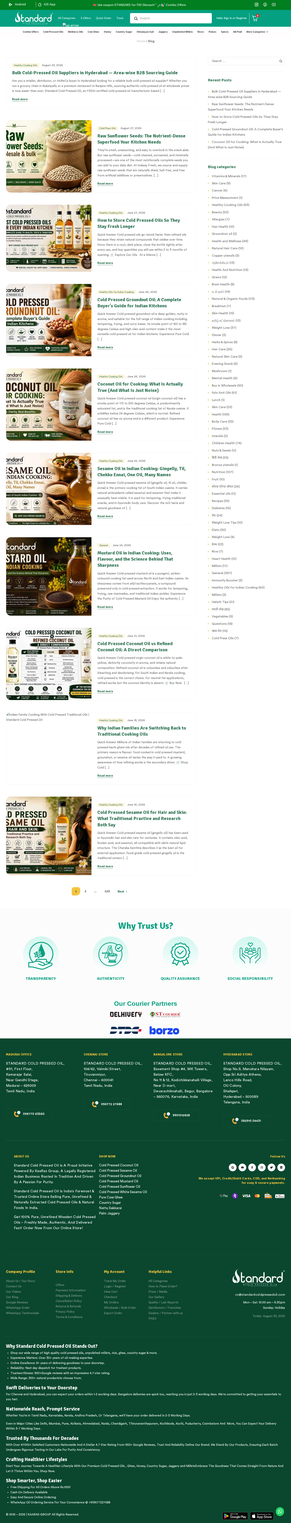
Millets (190, 1466)
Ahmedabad (91, 1423)
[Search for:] (246, 61)
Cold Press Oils (107, 128)
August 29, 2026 (52, 65)
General (103, 545)
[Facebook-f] (252, 1167)
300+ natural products (44, 1378)
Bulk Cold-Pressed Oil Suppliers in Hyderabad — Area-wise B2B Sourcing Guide (95, 73)
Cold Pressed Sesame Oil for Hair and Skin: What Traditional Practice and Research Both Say (142, 818)
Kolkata (75, 1423)
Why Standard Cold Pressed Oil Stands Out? (52, 1346)
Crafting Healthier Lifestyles (36, 1459)
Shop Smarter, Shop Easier (34, 1481)
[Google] (233, 1167)
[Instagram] (262, 1167)
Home (141, 41)
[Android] (10, 4)
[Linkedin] (281, 1167)
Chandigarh (119, 1423)
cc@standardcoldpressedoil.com (260, 1294)
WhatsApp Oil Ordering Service (32, 1502)
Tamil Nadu (39, 1415)
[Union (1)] (265, 4)
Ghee (131, 1466)
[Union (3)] (256, 4)
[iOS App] (40, 4)
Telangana (110, 1415)
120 (107, 891)
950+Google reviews (48, 1373)
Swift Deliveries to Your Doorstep (41, 1388)
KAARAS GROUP (39, 1514)
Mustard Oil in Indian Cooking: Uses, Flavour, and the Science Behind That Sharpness (135, 559)
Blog (151, 41)
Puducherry (193, 1423)
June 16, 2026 (136, 804)
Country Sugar (156, 1466)
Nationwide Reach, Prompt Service (43, 1409)
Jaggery (173, 1466)
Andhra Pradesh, (86, 1415)
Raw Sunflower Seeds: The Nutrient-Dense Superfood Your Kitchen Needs (141, 139)
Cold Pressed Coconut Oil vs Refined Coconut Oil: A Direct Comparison (135, 647)
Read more (20, 99)
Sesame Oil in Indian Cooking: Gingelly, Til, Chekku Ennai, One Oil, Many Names (141, 472)
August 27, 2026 (131, 128)
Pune (65, 1423)
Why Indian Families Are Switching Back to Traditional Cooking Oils (141, 731)
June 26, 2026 (148, 292)
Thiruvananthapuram (143, 1423)
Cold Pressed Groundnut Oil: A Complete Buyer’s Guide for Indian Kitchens (139, 303)
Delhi (43, 1423)
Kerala (68, 1415)
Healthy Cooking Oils (25, 65)
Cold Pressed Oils (113, 1466)
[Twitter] (271, 1167)
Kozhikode (167, 1423)
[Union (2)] (273, 4)
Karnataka (55, 1415)
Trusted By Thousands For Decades (42, 1438)
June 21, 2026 (136, 636)
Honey (140, 1466)
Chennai (17, 1394)
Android (20, 4)
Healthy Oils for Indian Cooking (116, 292)
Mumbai (54, 1423)
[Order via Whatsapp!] (280, 1511)
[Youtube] (242, 1167)
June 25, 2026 (136, 461)
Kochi (179, 1423)
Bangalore (125, 1394)
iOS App (49, 4)
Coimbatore (210, 1423)
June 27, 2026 (136, 212)
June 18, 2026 (136, 720)
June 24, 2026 (122, 545)
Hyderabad (37, 1394)
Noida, (105, 1423)
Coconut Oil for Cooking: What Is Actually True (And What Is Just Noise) (140, 387)
